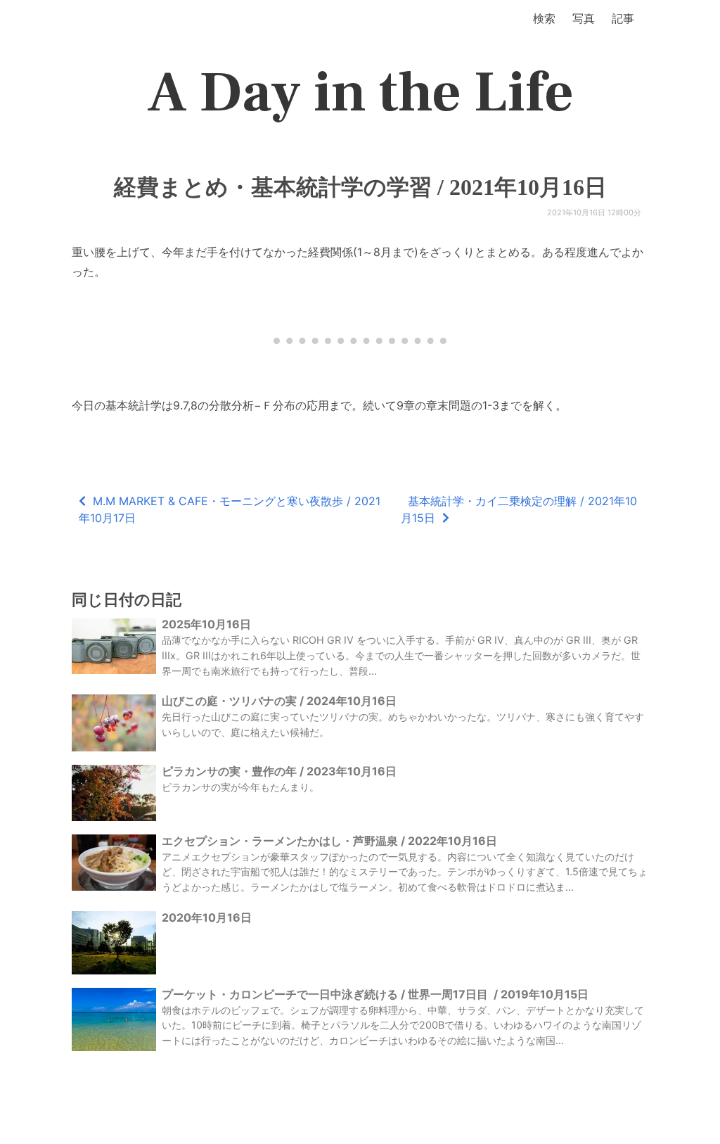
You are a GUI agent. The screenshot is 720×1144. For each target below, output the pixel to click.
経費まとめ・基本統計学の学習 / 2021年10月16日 (360, 187)
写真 (583, 18)
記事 (623, 18)
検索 (544, 18)
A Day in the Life (360, 92)
